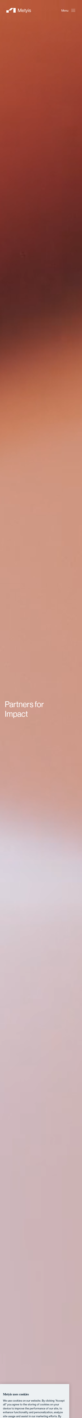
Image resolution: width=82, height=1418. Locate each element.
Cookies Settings (34, 1391)
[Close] (64, 1328)
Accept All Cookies (34, 1413)
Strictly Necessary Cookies (35, 1402)
